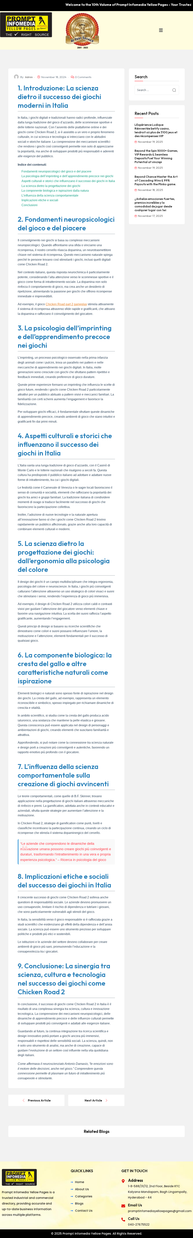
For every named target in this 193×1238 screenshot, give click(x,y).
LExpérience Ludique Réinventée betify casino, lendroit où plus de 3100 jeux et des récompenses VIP (156, 130)
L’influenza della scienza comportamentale (49, 195)
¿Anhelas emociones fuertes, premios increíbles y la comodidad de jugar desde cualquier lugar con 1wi (155, 204)
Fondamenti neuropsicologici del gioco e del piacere (56, 171)
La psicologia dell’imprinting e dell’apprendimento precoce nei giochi (67, 176)
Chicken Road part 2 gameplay (66, 304)
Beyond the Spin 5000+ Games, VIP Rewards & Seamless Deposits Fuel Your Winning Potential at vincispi (156, 156)
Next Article (93, 1100)
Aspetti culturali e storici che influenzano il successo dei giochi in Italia (68, 181)
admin (29, 77)
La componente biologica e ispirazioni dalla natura (55, 190)
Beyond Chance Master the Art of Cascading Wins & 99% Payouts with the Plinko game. (156, 180)
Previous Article (39, 1100)
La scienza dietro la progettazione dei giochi (50, 185)
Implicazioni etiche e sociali (39, 200)
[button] (161, 30)
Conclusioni (29, 205)
